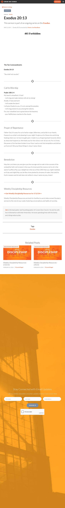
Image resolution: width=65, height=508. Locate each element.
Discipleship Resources (11, 246)
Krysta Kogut (19, 267)
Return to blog (7, 7)
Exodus (11, 14)
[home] (9, 1)
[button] (63, 1)
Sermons (7, 10)
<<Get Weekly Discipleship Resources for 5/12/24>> (23, 193)
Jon (6, 210)
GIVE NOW (57, 1)
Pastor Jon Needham (34, 27)
